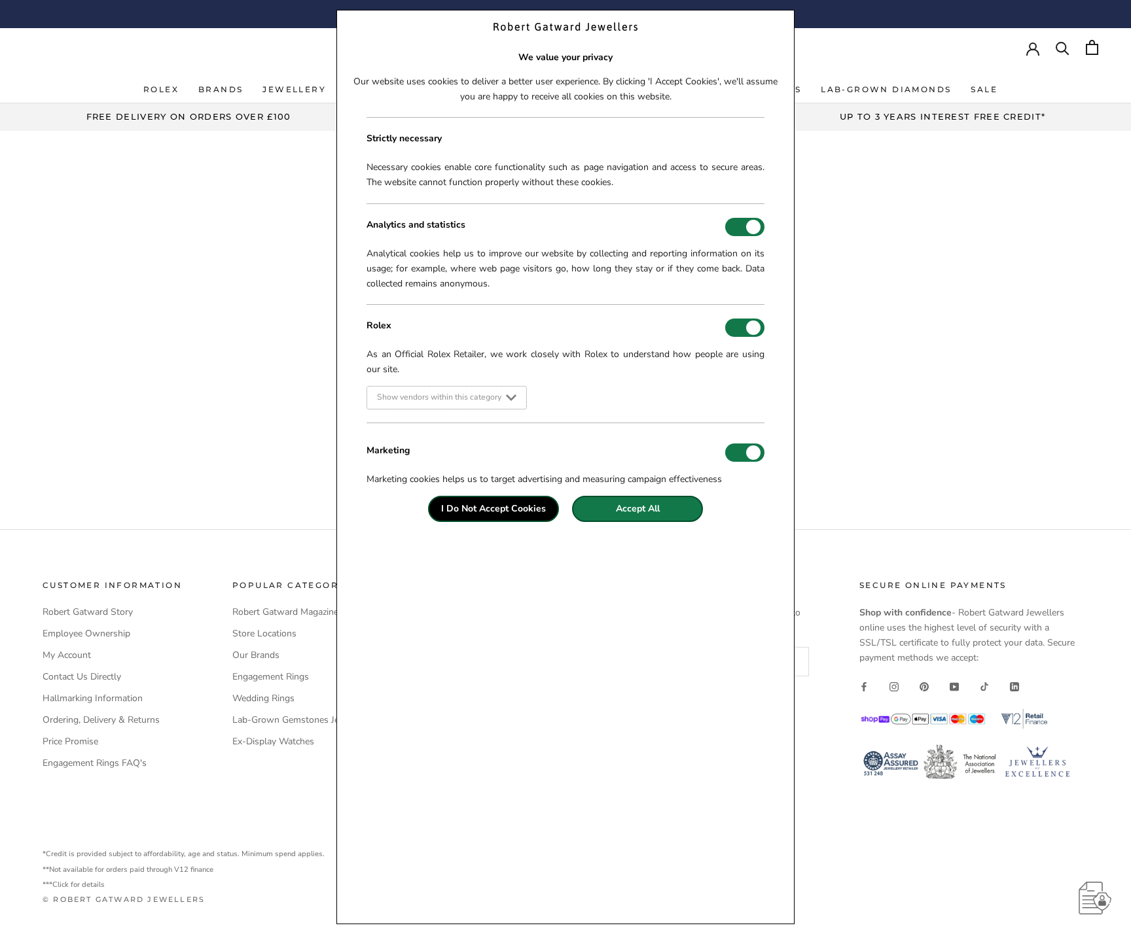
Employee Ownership (86, 633)
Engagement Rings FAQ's (95, 763)
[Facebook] (864, 685)
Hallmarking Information (93, 698)
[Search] (1062, 47)
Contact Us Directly (82, 676)
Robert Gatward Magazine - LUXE (301, 612)
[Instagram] (894, 685)
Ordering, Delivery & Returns (101, 720)
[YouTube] (954, 685)
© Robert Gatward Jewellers (124, 899)
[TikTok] (984, 685)
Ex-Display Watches (273, 741)
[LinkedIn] (1014, 685)
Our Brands (255, 655)
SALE (984, 89)
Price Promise (70, 741)
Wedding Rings (263, 698)
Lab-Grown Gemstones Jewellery (300, 720)
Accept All (638, 508)
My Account (67, 655)
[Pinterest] (924, 685)
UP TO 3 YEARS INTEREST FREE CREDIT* (943, 116)
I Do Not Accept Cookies (493, 508)
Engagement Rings (270, 676)
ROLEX (161, 89)
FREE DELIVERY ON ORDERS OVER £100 (188, 116)
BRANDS (220, 89)
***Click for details (74, 885)
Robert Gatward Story (88, 612)
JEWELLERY (294, 89)
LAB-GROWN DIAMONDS (886, 89)
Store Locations (264, 633)
